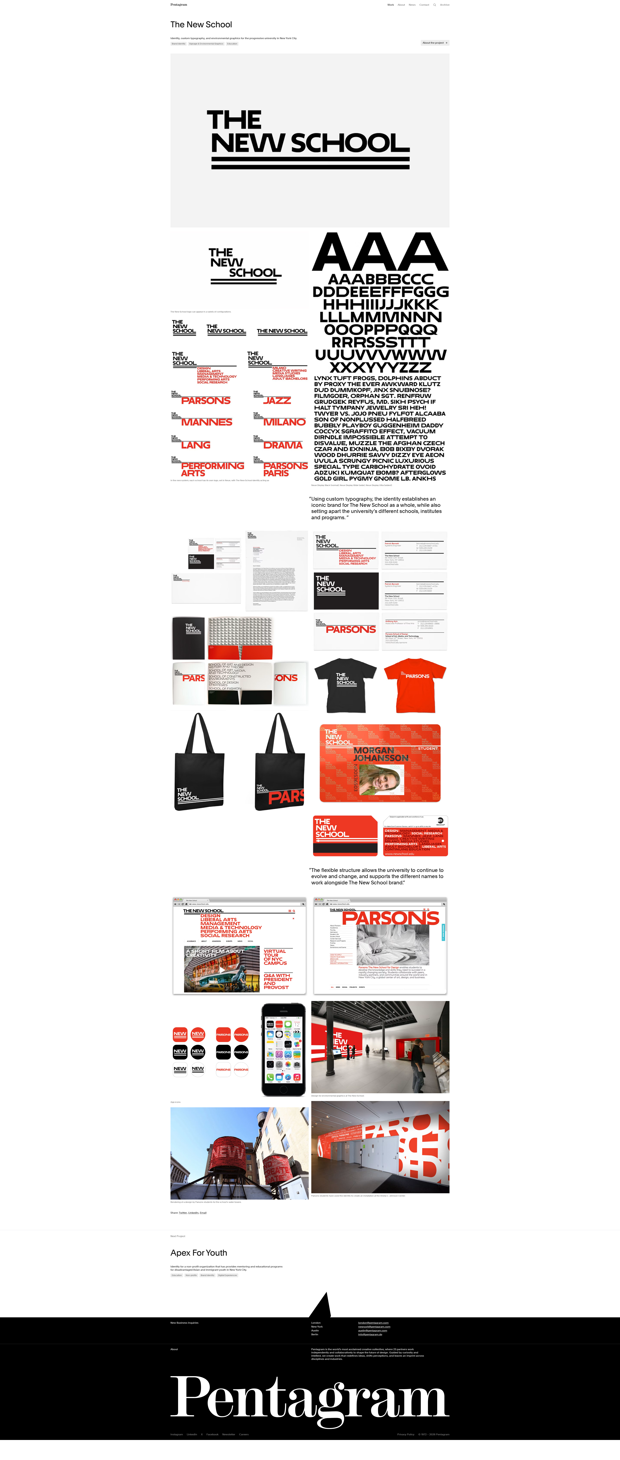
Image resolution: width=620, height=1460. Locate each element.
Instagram (176, 1434)
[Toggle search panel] (434, 4)
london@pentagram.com (373, 1322)
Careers (244, 1434)
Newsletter (228, 1434)
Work (391, 4)
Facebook (212, 1434)
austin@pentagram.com (372, 1330)
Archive (445, 4)
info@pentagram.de (370, 1334)
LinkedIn (192, 1434)
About (401, 4)
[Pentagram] (178, 5)
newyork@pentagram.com (374, 1326)
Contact (424, 4)
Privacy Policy (405, 1434)
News (412, 4)
